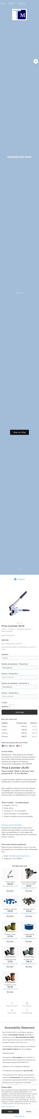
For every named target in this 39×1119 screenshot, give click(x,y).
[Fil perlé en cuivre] (10, 977)
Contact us (22, 3)
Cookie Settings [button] (19, 1116)
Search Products (12, 1006)
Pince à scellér (7, 631)
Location (11, 3)
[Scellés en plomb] (28, 901)
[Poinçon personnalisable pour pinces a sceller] (28, 874)
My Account (27, 1006)
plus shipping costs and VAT (12, 644)
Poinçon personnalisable (12, 825)
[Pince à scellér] (10, 874)
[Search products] (36, 61)
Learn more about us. (8, 1106)
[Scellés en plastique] (10, 901)
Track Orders (11, 1013)
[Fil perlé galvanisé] (10, 952)
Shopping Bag (27, 1013)
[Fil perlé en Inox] (28, 952)
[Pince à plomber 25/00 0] (19, 604)
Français (11, 629)
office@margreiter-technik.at (19, 856)
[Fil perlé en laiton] (10, 926)
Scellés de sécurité (24, 629)
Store (4, 629)
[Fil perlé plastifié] (28, 926)
